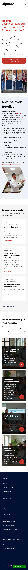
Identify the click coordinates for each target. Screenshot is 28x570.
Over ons (5, 495)
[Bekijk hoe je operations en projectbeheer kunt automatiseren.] (14, 418)
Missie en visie (6, 498)
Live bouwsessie (7, 491)
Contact (4, 483)
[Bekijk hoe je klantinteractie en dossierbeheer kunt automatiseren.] (14, 353)
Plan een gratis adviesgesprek (14, 60)
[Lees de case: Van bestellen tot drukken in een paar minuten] (14, 260)
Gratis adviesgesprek (8, 487)
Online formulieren (8, 525)
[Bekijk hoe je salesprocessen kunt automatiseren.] (14, 450)
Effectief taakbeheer (8, 521)
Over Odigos (6, 514)
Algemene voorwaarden (10, 545)
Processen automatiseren (10, 518)
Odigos (18, 113)
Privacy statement (8, 548)
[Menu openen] (25, 4)
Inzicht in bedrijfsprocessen (10, 529)
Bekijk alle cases (7, 306)
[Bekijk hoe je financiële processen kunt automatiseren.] (14, 385)
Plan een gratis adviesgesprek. (12, 165)
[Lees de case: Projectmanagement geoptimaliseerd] (14, 288)
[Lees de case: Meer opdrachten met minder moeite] (14, 231)
